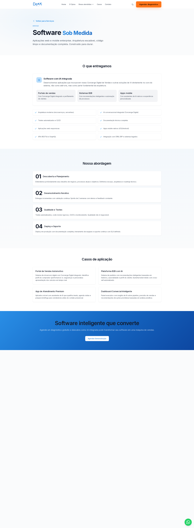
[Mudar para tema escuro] (133, 4)
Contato (108, 4)
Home (64, 4)
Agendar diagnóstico (148, 4)
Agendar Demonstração (97, 339)
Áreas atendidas (85, 4)
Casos (99, 4)
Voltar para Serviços (45, 21)
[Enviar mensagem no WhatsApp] (188, 522)
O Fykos (72, 4)
